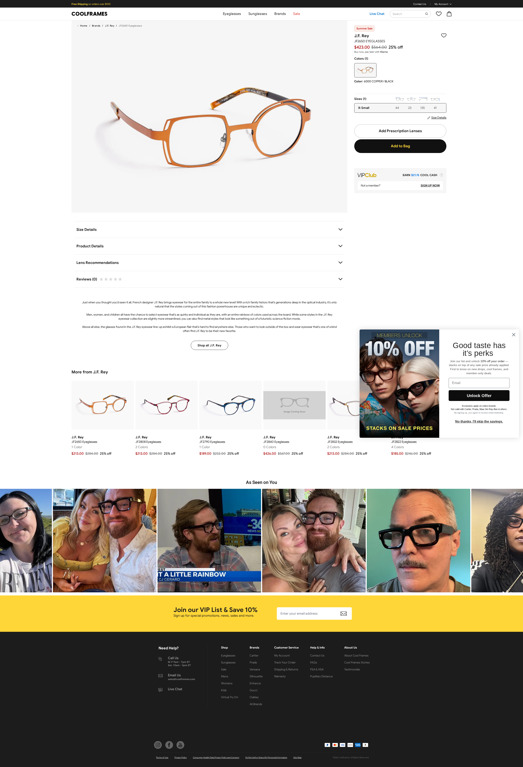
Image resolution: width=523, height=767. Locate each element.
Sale (296, 14)
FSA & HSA (317, 669)
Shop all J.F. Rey (209, 345)
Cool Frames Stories (357, 662)
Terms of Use (162, 757)
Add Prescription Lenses (400, 131)
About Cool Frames (356, 655)
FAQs (313, 662)
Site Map (297, 757)
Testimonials (352, 669)
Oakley (254, 697)
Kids (224, 690)
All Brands (256, 704)
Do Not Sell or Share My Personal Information (266, 757)
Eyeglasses (232, 14)
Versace (255, 669)
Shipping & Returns (286, 669)
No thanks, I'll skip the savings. (479, 421)
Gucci (253, 690)
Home (83, 25)
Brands (280, 14)
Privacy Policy (180, 757)
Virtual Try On (229, 697)
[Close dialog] (513, 334)
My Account (441, 4)
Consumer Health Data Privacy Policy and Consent (216, 757)
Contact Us (419, 4)
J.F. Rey (109, 25)
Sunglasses (257, 14)
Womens (226, 683)
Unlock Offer (479, 395)
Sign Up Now (430, 185)
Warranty (280, 676)
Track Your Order (285, 662)
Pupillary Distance (321, 676)
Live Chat (377, 14)
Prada (253, 662)
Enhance (255, 683)
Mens (224, 676)
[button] (104, 540)
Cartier (254, 655)
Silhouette (256, 676)
